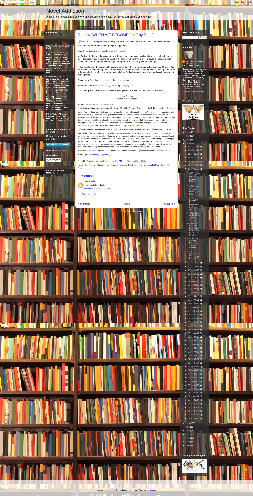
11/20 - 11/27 (194, 158)
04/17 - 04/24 (194, 363)
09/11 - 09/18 (194, 285)
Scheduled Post (152, 165)
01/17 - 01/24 (194, 411)
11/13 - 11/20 (194, 161)
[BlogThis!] (136, 161)
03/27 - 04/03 (194, 374)
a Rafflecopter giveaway (100, 154)
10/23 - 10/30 (194, 263)
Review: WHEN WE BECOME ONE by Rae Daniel (193, 189)
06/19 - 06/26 (194, 330)
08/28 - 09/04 (194, 292)
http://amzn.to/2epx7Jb (133, 125)
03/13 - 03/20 (194, 381)
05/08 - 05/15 (194, 352)
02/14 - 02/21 (194, 396)
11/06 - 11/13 (194, 165)
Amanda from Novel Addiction (194, 62)
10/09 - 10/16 (194, 270)
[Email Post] (128, 161)
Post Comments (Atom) (132, 211)
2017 (188, 140)
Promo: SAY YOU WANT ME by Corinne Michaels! (193, 176)
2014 (188, 427)
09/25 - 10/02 (194, 278)
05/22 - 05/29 (194, 344)
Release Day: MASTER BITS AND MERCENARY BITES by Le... (193, 229)
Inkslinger (123, 165)
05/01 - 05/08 (194, 355)
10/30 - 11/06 (194, 169)
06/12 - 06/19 (194, 333)
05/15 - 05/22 (194, 348)
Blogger (152, 490)
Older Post (169, 204)
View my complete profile (193, 92)
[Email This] (133, 161)
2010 (188, 442)
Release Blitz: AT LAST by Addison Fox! (193, 216)
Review (142, 165)
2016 (188, 143)
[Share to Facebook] (142, 161)
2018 (188, 136)
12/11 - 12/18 (194, 147)
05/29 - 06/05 (194, 341)
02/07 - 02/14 (194, 400)
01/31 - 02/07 (194, 404)
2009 (188, 445)
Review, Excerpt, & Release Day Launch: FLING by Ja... (193, 203)
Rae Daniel (132, 165)
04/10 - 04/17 (194, 367)
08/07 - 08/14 (194, 303)
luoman (135, 490)
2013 (188, 430)
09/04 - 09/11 (194, 289)
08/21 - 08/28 (194, 296)
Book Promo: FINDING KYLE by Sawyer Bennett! (192, 243)
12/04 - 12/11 (194, 150)
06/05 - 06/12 (194, 337)
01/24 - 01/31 (194, 407)
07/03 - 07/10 (194, 322)
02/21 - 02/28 (194, 392)
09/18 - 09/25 (194, 281)
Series (163, 165)
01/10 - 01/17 (194, 415)
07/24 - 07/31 (194, 311)
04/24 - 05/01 (194, 359)
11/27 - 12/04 (194, 154)
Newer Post (84, 204)
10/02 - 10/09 (194, 274)
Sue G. (87, 181)
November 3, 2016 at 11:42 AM (97, 188)
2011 (188, 438)
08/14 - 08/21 (194, 300)
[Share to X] (139, 161)
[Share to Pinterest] (144, 161)
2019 (188, 132)
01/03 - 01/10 (194, 418)
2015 (188, 423)
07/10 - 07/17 (194, 318)
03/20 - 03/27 (194, 378)
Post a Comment (88, 194)
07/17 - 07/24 (194, 315)
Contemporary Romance (107, 165)
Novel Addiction (65, 11)
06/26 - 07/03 (194, 326)
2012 (188, 434)
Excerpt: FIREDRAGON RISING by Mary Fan (193, 254)
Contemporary (90, 165)
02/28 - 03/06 (194, 389)
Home (127, 204)
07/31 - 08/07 (194, 307)
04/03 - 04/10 (194, 370)
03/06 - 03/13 (194, 385)
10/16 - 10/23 (194, 266)
